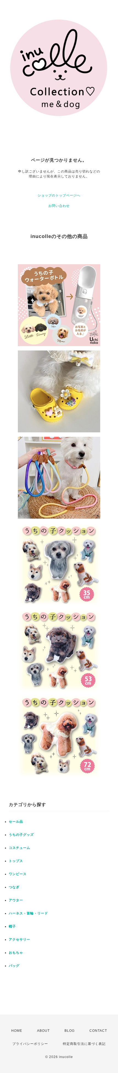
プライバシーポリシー (30, 1044)
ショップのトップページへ (59, 195)
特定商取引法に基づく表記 (84, 1044)
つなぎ (14, 887)
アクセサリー (19, 939)
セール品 (16, 822)
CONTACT (98, 1031)
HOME (16, 1031)
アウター (16, 900)
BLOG (69, 1031)
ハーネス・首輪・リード (28, 913)
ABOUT (43, 1031)
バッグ (14, 966)
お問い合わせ (59, 206)
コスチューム (19, 848)
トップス (16, 861)
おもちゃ (16, 953)
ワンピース (18, 874)
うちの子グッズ (21, 835)
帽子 (12, 926)
